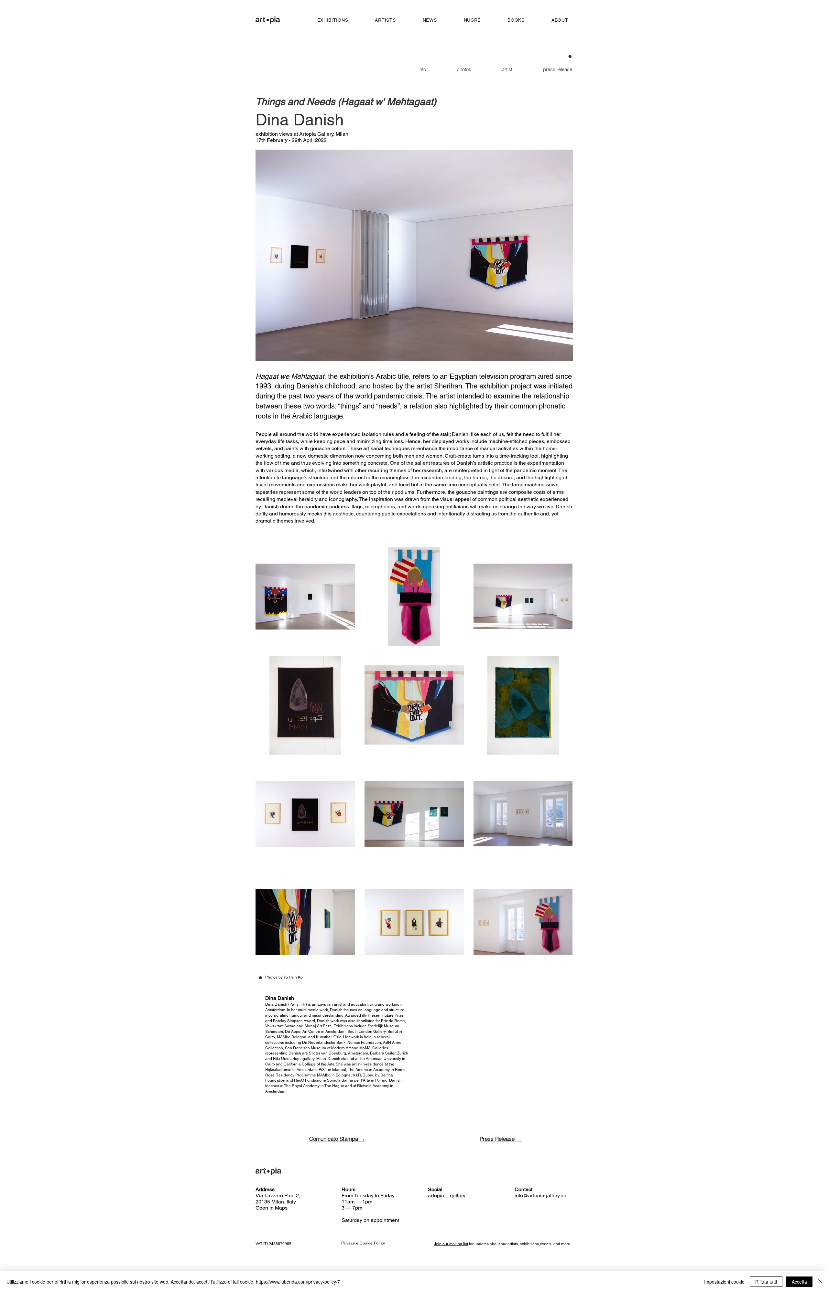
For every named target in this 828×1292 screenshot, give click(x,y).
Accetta (799, 1281)
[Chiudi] (820, 1281)
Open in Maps (272, 1208)
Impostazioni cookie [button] (724, 1281)
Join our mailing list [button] (451, 1244)
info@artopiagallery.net (541, 1195)
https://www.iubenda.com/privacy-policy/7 (298, 1281)
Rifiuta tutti (766, 1281)
